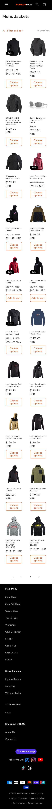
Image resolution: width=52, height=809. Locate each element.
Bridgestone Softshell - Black (13, 177)
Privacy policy (19, 803)
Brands (8, 638)
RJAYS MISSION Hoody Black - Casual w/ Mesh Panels (36, 64)
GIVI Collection (13, 631)
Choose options (14, 84)
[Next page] (39, 576)
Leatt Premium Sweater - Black (12, 333)
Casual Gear (11, 610)
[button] (6, 4)
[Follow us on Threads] (29, 769)
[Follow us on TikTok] (23, 769)
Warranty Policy (13, 693)
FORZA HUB (22, 793)
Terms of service (35, 803)
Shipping (10, 686)
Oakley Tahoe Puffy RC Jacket (38, 489)
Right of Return (13, 679)
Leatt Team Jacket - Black (13, 489)
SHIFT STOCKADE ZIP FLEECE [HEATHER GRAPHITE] (13, 544)
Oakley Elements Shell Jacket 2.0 (37, 229)
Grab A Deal (11, 652)
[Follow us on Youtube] (39, 765)
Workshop (10, 624)
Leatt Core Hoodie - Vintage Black (38, 385)
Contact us (10, 645)
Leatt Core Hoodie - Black (14, 229)
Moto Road (10, 597)
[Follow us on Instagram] (32, 761)
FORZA (9, 659)
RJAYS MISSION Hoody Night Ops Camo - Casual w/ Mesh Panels (13, 121)
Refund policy (37, 793)
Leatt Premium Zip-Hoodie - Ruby (38, 177)
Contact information (19, 798)
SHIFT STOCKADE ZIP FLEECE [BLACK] (37, 543)
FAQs (8, 712)
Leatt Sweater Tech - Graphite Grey (14, 385)
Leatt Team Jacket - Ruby (13, 281)
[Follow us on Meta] (26, 762)
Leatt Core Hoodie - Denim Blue (38, 333)
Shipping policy (37, 798)
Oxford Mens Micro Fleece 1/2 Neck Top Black (14, 63)
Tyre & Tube (11, 617)
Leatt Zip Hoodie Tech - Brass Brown (14, 437)
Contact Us (11, 739)
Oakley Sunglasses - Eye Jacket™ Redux (37, 120)
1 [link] (13, 576)
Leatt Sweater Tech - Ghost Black (38, 437)
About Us (10, 732)
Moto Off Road (13, 603)
